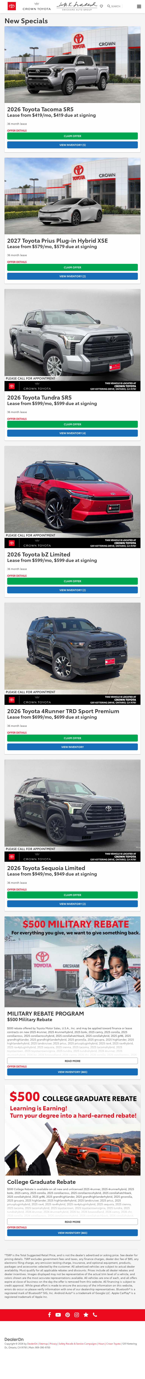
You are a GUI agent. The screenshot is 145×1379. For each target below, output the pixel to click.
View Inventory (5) (72, 145)
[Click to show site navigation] (139, 6)
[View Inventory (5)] (72, 64)
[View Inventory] (72, 654)
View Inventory (72, 747)
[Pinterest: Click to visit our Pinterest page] (67, 1315)
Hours (101, 1343)
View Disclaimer (17, 130)
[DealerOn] (14, 1339)
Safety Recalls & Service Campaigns (78, 1343)
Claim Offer (72, 136)
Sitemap (43, 1343)
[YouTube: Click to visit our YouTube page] (58, 1315)
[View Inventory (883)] (72, 961)
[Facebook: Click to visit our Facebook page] (49, 1315)
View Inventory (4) (72, 433)
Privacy (53, 1343)
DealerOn (32, 1343)
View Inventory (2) (72, 276)
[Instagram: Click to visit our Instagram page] (76, 1315)
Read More (72, 1061)
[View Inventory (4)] (72, 340)
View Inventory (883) (72, 1072)
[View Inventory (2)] (72, 196)
